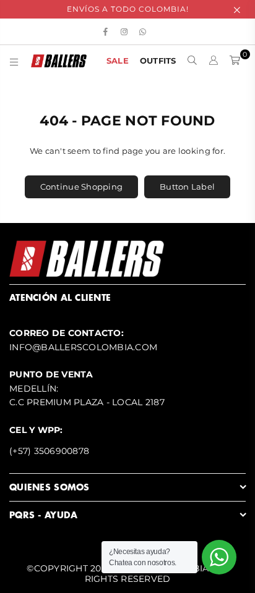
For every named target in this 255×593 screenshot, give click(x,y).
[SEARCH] (192, 60)
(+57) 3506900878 (49, 450)
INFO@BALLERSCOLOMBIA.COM (83, 347)
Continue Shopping (81, 186)
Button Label (187, 186)
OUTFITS (158, 60)
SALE (117, 60)
